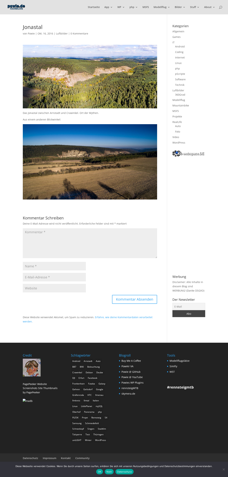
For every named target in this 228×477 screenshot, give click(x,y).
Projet (85, 417)
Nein (109, 471)
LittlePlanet (86, 406)
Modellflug (160, 7)
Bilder (178, 7)
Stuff (193, 7)
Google (99, 389)
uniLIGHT (76, 440)
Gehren (76, 389)
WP (119, 7)
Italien (96, 400)
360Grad (180, 94)
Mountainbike (180, 105)
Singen (90, 428)
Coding (179, 52)
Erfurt (81, 377)
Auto (178, 126)
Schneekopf (78, 428)
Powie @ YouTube (132, 377)
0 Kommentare (79, 33)
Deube (99, 372)
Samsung (77, 423)
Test (88, 434)
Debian (89, 372)
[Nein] (223, 469)
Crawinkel (77, 372)
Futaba (91, 383)
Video (175, 137)
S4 (106, 417)
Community (82, 458)
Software (180, 79)
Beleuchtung (93, 366)
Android (180, 46)
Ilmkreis (76, 400)
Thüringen (98, 434)
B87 (74, 366)
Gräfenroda (78, 395)
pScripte (180, 74)
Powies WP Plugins (132, 382)
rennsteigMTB (129, 388)
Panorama (89, 411)
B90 (82, 366)
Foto (177, 131)
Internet (180, 57)
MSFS (145, 7)
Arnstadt (88, 361)
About (208, 7)
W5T (172, 371)
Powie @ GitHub (131, 371)
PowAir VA (127, 366)
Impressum (49, 458)
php (131, 7)
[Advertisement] (188, 216)
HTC (89, 395)
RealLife (177, 122)
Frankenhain (78, 383)
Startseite (94, 7)
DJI (73, 377)
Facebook (92, 377)
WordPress (178, 142)
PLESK (75, 417)
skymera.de (128, 393)
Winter (88, 440)
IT (173, 42)
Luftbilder (62, 33)
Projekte (177, 116)
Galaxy (102, 383)
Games (176, 37)
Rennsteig (96, 417)
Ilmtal (86, 400)
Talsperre (77, 434)
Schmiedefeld (92, 423)
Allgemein (178, 31)
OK (99, 471)
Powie (31, 33)
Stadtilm (102, 428)
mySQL (99, 406)
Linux (178, 63)
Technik (179, 85)
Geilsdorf (87, 389)
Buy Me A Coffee (131, 360)
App (106, 7)
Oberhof (76, 411)
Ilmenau (99, 395)
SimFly (173, 366)
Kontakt (66, 458)
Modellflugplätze (180, 360)
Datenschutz (30, 458)
